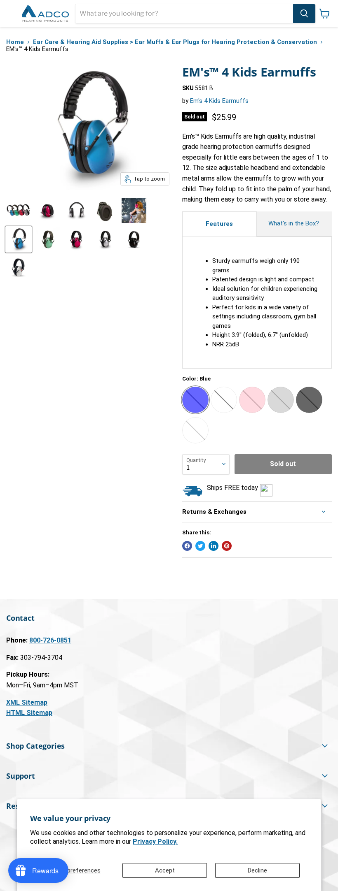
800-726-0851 (50, 640)
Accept (165, 870)
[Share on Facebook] (187, 546)
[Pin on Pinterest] (227, 546)
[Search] (304, 13)
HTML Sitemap (29, 713)
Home (15, 42)
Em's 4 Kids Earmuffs (219, 100)
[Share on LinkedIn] (213, 546)
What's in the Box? (294, 223)
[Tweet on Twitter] (200, 546)
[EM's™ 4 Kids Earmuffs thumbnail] (18, 210)
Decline (257, 870)
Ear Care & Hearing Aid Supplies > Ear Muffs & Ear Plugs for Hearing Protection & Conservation (175, 42)
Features (219, 223)
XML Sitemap (26, 702)
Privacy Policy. (155, 841)
